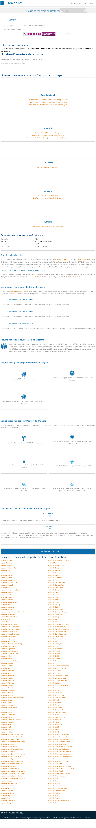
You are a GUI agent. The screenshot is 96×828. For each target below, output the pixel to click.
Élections (87, 818)
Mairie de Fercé (6, 604)
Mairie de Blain (6, 570)
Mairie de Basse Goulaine (56, 565)
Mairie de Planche (54, 646)
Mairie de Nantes (7, 695)
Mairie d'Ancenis (6, 563)
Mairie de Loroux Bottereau (10, 661)
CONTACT (4, 813)
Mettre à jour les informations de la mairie (13, 63)
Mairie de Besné (53, 568)
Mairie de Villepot (7, 803)
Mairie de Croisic (53, 656)
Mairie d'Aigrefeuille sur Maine (58, 560)
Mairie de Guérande (55, 614)
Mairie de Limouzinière (9, 641)
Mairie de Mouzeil (7, 693)
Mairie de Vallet (53, 795)
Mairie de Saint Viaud (55, 771)
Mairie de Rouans (7, 729)
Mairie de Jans (53, 622)
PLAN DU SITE (13, 813)
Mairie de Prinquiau (7, 722)
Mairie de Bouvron (54, 575)
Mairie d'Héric (5, 619)
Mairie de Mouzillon (55, 693)
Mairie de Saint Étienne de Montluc (13, 742)
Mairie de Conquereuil (55, 587)
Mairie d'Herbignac (54, 617)
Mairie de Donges (54, 597)
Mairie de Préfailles (54, 720)
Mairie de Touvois (7, 791)
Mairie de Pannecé (7, 705)
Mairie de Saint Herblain (9, 747)
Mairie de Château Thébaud (10, 583)
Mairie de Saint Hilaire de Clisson (12, 749)
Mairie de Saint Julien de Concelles (59, 751)
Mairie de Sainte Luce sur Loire (11, 776)
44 (59, 274)
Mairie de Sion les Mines (9, 783)
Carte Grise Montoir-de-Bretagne (48, 195)
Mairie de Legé (6, 668)
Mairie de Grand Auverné (56, 609)
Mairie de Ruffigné (7, 732)
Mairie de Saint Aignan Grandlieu (12, 734)
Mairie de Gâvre (6, 658)
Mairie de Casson (54, 580)
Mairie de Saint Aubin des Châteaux (13, 737)
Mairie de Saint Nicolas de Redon (59, 766)
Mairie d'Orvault (53, 700)
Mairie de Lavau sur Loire (9, 653)
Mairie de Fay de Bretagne (10, 602)
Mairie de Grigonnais (8, 639)
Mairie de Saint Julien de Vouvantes (13, 754)
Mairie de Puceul (53, 722)
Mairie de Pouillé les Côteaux (11, 720)
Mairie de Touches (54, 671)
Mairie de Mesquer (54, 683)
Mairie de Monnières (8, 688)
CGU (21, 813)
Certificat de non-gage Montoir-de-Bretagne (48, 198)
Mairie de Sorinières (7, 671)
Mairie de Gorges (6, 609)
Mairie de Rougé (53, 729)
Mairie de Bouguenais (55, 573)
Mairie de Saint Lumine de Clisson (12, 756)
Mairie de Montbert (55, 688)
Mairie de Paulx (53, 705)
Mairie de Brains (6, 578)
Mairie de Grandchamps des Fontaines (14, 612)
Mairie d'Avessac (6, 565)
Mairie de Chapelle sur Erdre (57, 634)
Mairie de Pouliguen (8, 666)
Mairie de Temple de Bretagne (58, 666)
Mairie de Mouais (54, 690)
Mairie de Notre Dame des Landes (12, 698)
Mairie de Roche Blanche (9, 651)
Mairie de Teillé (6, 788)
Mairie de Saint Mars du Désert (58, 761)
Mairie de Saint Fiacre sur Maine (59, 742)
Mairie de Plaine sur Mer (9, 646)
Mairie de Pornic (53, 715)
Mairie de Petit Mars (55, 707)
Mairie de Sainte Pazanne (56, 776)
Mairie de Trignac (7, 795)
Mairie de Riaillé (53, 727)
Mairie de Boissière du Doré (10, 629)
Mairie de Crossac (54, 595)
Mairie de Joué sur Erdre (9, 624)
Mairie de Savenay (7, 781)
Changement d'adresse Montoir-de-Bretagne (48, 226)
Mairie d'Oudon (6, 702)
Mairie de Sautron (54, 778)
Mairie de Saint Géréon (9, 744)
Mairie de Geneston (7, 607)
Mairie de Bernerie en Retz (57, 627)
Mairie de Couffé (6, 595)
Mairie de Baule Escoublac (10, 627)
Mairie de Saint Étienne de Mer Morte (61, 739)
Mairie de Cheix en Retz (56, 585)
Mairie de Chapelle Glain (9, 631)
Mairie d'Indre (53, 619)
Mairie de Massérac (7, 680)
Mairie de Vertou (54, 798)
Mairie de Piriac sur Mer (56, 710)
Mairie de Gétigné (54, 607)
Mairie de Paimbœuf (55, 702)
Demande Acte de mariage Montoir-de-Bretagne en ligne (48, 102)
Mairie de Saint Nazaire (9, 766)
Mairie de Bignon (54, 653)
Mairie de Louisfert (54, 673)
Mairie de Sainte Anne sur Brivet (59, 773)
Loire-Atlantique (60, 259)
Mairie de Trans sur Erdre (56, 791)
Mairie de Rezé (6, 727)
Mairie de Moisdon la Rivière (58, 685)
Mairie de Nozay (6, 700)
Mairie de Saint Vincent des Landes (13, 773)
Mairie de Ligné (6, 673)
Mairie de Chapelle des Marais (58, 629)
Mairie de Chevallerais (8, 636)
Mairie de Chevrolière (55, 636)
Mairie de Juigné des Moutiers (58, 624)
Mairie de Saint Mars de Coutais (12, 761)
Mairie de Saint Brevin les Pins (58, 737)
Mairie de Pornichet (7, 717)
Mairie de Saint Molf (55, 764)
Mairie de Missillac (7, 685)
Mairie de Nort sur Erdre (56, 695)
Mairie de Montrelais (8, 690)
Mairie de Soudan (54, 783)
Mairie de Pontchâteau (9, 715)
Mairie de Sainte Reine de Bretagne (13, 778)
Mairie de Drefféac (7, 600)
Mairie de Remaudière (55, 649)
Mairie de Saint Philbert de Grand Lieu (61, 769)
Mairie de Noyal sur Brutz (57, 698)
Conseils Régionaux (7, 818)
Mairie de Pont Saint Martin (57, 712)
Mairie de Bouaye (54, 570)
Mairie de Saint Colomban (10, 739)
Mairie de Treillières (54, 793)
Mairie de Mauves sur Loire (57, 680)
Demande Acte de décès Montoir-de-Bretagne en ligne (48, 105)
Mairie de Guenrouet (8, 614)
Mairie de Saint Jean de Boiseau (59, 749)
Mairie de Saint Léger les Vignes (59, 754)
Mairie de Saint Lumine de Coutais (60, 756)
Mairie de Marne (53, 641)
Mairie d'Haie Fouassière (56, 639)
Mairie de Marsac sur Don (57, 678)
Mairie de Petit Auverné (9, 707)
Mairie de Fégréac (54, 602)
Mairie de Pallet (53, 661)
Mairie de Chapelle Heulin (57, 631)
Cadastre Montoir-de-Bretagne (48, 167)
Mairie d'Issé (5, 622)
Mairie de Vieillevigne (8, 800)
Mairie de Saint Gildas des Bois (58, 744)
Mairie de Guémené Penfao (57, 612)
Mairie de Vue (52, 803)
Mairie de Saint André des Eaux (58, 734)
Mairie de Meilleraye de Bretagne (12, 644)
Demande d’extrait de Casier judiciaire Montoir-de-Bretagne (48, 138)
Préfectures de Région (23, 818)
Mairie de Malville (7, 678)
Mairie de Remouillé (55, 725)
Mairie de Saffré (53, 732)
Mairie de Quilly (6, 725)
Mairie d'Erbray (53, 600)
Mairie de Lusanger (7, 676)
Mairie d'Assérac (53, 563)
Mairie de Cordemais (55, 590)
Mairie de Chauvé (7, 585)
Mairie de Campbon (55, 578)
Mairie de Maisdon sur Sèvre (58, 676)
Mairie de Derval (6, 597)
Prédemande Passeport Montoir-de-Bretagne (48, 135)
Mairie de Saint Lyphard (9, 759)
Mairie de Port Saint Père (56, 717)
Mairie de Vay (5, 798)
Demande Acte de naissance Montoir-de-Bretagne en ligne (48, 100)
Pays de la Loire (83, 259)
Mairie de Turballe (54, 651)
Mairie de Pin (52, 663)
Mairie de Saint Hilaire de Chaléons (60, 747)
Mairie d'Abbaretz (7, 560)
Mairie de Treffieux (7, 793)
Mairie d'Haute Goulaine (9, 617)
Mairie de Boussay (7, 575)
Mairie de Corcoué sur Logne (11, 590)
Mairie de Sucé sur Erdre (56, 786)
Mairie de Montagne (55, 644)
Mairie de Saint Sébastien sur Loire (13, 771)
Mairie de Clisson (6, 587)
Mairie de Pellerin (7, 663)
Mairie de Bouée (6, 573)
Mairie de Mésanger (7, 683)
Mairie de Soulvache (8, 786)
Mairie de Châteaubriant (56, 583)
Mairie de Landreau (54, 658)
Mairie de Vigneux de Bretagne (58, 800)
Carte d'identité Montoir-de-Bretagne (48, 133)
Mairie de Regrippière (8, 649)
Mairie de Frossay (54, 604)
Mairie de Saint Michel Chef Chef (12, 764)
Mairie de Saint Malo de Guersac (59, 759)
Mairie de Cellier (6, 656)
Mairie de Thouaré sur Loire (57, 788)
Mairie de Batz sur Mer (8, 568)
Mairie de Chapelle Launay (10, 634)
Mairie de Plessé (6, 712)
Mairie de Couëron (54, 592)
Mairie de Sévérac (54, 781)
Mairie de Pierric (6, 710)
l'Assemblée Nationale (18, 291)
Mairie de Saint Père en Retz (10, 769)
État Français (77, 818)
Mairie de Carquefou (8, 580)
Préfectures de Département (62, 818)
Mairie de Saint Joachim (9, 751)
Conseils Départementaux (41, 818)
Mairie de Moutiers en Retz (57, 668)
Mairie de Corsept (7, 592)
